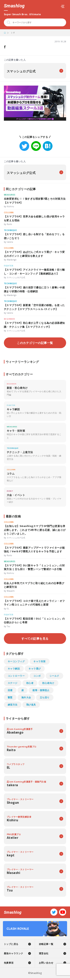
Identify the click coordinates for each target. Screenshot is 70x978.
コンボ (37, 675)
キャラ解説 (14, 668)
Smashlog (14, 6)
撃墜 (10, 697)
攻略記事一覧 (46, 944)
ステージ (13, 683)
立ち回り (45, 697)
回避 (10, 690)
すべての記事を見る (34, 638)
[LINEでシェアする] (36, 146)
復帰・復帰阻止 (40, 690)
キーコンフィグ (16, 661)
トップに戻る (11, 944)
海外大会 (26, 697)
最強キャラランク (13, 953)
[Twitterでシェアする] (24, 146)
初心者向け (48, 683)
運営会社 (44, 953)
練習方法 (13, 704)
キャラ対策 (39, 661)
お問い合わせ (46, 962)
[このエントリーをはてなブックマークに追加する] (47, 146)
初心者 (29, 683)
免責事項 (9, 962)
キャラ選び (35, 668)
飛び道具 (31, 704)
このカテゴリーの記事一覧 (35, 343)
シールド (54, 675)
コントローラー (16, 675)
